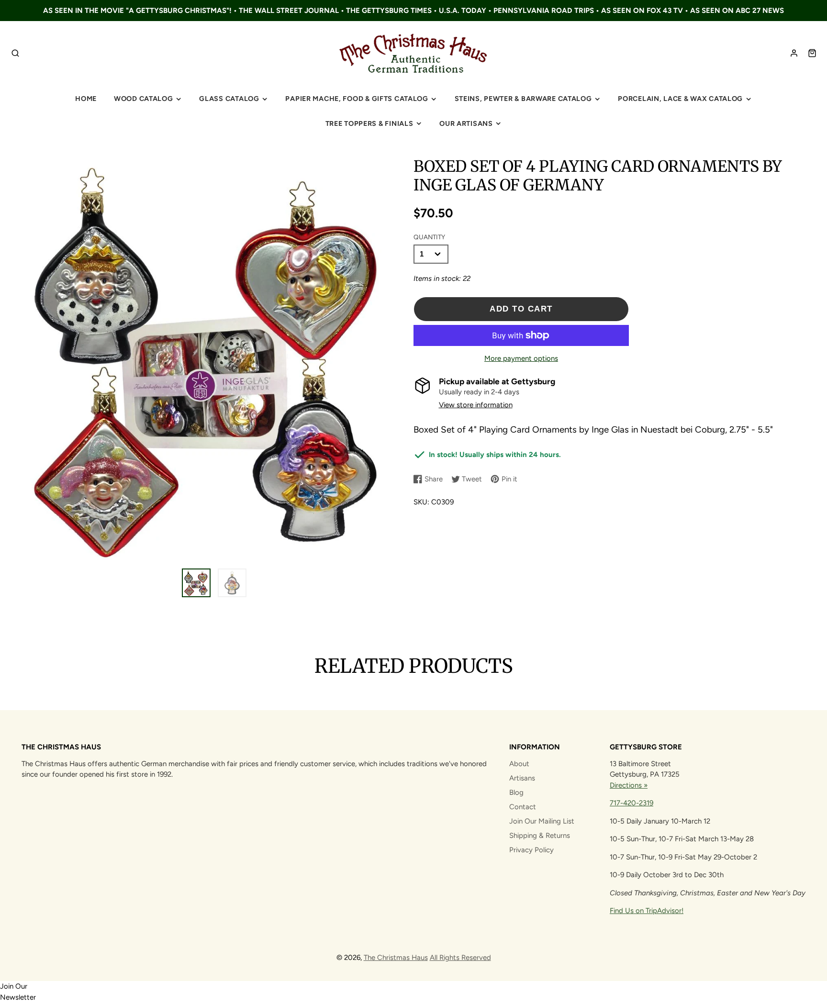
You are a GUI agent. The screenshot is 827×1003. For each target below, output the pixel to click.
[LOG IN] (794, 53)
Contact (522, 806)
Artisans (522, 778)
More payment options (521, 358)
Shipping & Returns (539, 835)
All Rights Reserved (460, 957)
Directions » (629, 785)
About (519, 763)
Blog (516, 792)
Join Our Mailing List (541, 821)
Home (86, 98)
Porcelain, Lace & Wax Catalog (680, 98)
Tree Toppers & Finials (369, 123)
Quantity (429, 237)
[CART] (812, 53)
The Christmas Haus (396, 957)
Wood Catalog (143, 98)
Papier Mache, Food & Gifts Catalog (356, 98)
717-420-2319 (631, 803)
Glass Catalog (229, 98)
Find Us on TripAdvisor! (646, 910)
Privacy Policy (531, 850)
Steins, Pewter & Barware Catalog (523, 98)
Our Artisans (466, 123)
